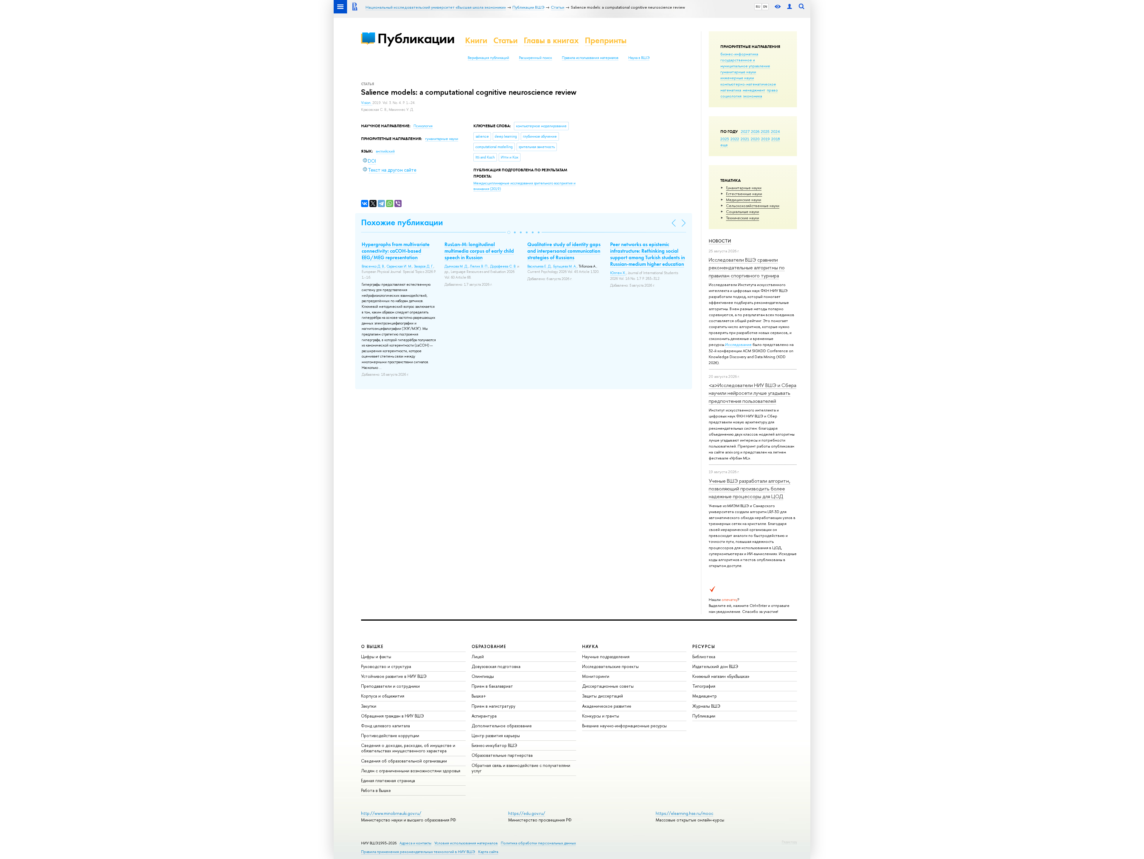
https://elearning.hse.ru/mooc (684, 813)
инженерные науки (737, 77)
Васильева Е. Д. (539, 266)
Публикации (416, 38)
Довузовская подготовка (496, 666)
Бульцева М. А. (565, 266)
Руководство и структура (386, 666)
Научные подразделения (605, 656)
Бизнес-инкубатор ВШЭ (494, 745)
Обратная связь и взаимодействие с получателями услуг (521, 767)
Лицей (478, 656)
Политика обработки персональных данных (538, 843)
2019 (765, 139)
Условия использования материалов (466, 843)
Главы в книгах (551, 40)
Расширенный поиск (535, 57)
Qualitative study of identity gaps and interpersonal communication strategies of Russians (564, 251)
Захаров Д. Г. (423, 266)
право (772, 90)
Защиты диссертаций (602, 696)
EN (765, 6)
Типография (703, 686)
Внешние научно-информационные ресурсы (624, 725)
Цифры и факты (376, 656)
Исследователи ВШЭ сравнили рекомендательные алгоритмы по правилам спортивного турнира (747, 267)
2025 (765, 131)
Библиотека (703, 656)
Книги (476, 40)
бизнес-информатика (739, 54)
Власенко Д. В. (373, 266)
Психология (423, 126)
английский (385, 151)
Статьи (505, 40)
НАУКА (590, 646)
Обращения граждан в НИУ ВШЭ (392, 716)
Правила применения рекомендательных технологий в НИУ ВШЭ (418, 851)
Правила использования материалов (590, 57)
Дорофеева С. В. (503, 266)
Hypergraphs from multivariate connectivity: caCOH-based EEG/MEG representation (396, 251)
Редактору (789, 842)
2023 (724, 139)
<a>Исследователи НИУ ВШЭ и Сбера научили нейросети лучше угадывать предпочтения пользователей (752, 393)
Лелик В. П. (479, 266)
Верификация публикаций (488, 57)
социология (731, 96)
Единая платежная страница (388, 780)
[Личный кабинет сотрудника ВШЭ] (789, 6)
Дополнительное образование (502, 725)
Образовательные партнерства (502, 755)
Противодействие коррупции (390, 735)
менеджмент (754, 90)
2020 (755, 139)
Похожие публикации (402, 222)
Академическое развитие (606, 706)
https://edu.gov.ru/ (526, 813)
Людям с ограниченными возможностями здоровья (410, 770)
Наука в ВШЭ (638, 57)
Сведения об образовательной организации (404, 761)
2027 (745, 131)
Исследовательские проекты (610, 666)
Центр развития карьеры (496, 735)
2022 (734, 139)
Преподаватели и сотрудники (390, 686)
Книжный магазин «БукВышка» (721, 676)
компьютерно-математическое (748, 84)
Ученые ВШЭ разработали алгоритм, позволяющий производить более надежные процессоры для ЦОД (749, 488)
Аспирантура (484, 716)
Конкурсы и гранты (600, 716)
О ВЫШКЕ (372, 646)
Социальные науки (742, 211)
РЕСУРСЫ (703, 646)
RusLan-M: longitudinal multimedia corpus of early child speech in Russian (479, 251)
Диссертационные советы (608, 686)
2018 (775, 139)
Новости (720, 241)
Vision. (366, 102)
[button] (509, 232)
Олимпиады (483, 676)
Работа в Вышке (376, 790)
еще (724, 144)
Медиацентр (704, 696)
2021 (745, 139)
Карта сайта (488, 851)
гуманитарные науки (738, 71)
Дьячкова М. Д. (456, 266)
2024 (775, 131)
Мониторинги (595, 676)
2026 (755, 131)
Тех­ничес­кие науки (742, 217)
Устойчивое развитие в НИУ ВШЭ (394, 676)
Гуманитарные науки (743, 187)
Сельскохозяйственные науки (752, 205)
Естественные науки (744, 193)
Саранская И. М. (399, 266)
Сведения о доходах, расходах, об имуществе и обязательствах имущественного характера (408, 748)
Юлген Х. (618, 273)
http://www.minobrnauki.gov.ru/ (391, 813)
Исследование (738, 344)
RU (758, 6)
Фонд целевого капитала (385, 725)
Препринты (606, 40)
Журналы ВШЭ (706, 706)
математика (730, 90)
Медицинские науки (743, 199)
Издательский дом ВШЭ (715, 666)
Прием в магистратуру (493, 706)
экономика (752, 96)
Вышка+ (479, 696)
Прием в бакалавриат (492, 686)
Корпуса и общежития (382, 696)
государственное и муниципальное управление (745, 63)
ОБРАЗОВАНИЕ (489, 646)
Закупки (368, 706)
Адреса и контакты (415, 843)
